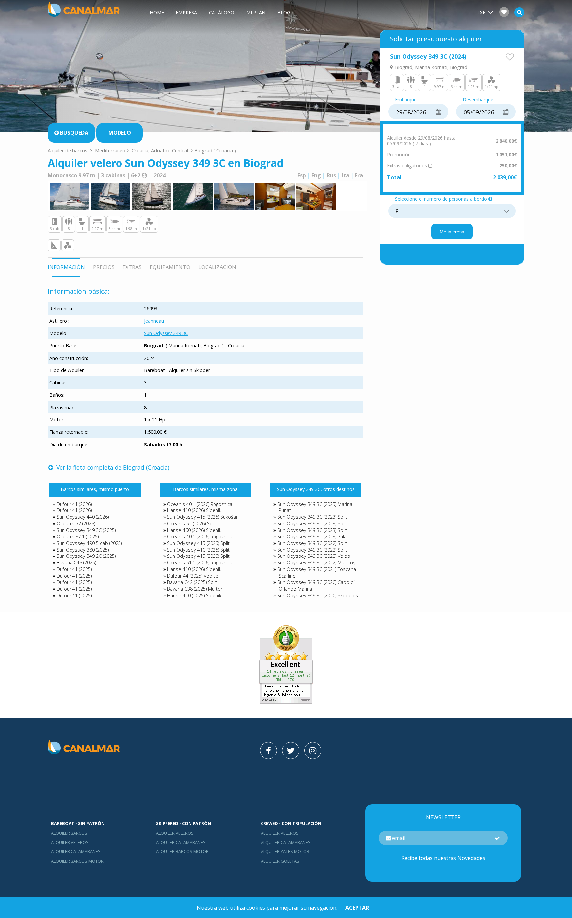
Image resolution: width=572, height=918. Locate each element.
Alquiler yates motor (285, 851)
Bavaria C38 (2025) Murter (194, 589)
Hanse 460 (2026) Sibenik (194, 530)
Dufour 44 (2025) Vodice (192, 576)
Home (157, 12)
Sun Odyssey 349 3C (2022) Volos (313, 556)
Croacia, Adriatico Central (160, 150)
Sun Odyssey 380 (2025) (83, 550)
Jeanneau (154, 321)
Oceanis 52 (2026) (76, 523)
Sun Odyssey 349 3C (166, 333)
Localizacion (217, 267)
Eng (316, 175)
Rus (331, 175)
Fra (359, 175)
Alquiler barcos (69, 833)
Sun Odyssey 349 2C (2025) (86, 556)
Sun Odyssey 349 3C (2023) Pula (312, 536)
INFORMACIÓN (66, 267)
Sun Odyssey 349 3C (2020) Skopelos (317, 595)
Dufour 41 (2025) (74, 569)
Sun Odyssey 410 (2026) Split (198, 550)
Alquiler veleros (70, 842)
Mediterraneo (110, 150)
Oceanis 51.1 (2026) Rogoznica (199, 562)
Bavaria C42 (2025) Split (192, 582)
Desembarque (478, 100)
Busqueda (74, 132)
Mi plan (255, 12)
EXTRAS (132, 267)
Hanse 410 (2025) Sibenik (194, 595)
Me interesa (452, 231)
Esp (301, 175)
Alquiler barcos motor (77, 861)
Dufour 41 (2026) (74, 504)
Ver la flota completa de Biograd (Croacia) (112, 467)
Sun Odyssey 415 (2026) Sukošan (203, 517)
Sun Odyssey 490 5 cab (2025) (89, 543)
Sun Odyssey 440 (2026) (83, 517)
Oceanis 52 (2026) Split (191, 523)
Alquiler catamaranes (76, 851)
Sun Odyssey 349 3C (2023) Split (312, 517)
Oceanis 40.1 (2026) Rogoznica (199, 504)
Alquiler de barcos (68, 150)
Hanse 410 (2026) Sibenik (194, 510)
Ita (345, 175)
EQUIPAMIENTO (170, 267)
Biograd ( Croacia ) (215, 150)
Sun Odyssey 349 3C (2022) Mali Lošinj (318, 562)
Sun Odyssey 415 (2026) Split (198, 543)
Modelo (119, 132)
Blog (283, 12)
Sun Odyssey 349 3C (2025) (86, 530)
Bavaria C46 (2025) (76, 562)
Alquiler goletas (280, 861)
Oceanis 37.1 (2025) (78, 536)
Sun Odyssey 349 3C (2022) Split (312, 543)
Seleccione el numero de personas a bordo (441, 199)
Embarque (406, 100)
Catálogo (221, 12)
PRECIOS (104, 267)
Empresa (186, 12)
